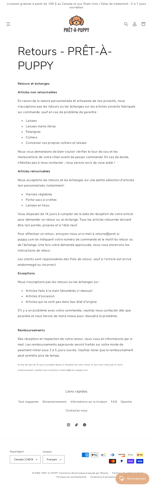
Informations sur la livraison (89, 401)
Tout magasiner (28, 401)
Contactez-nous (77, 410)
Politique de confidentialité (71, 477)
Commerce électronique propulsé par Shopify (84, 473)
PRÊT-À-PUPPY (49, 473)
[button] (8, 24)
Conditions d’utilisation (102, 477)
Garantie (126, 401)
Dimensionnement (55, 401)
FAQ (114, 401)
